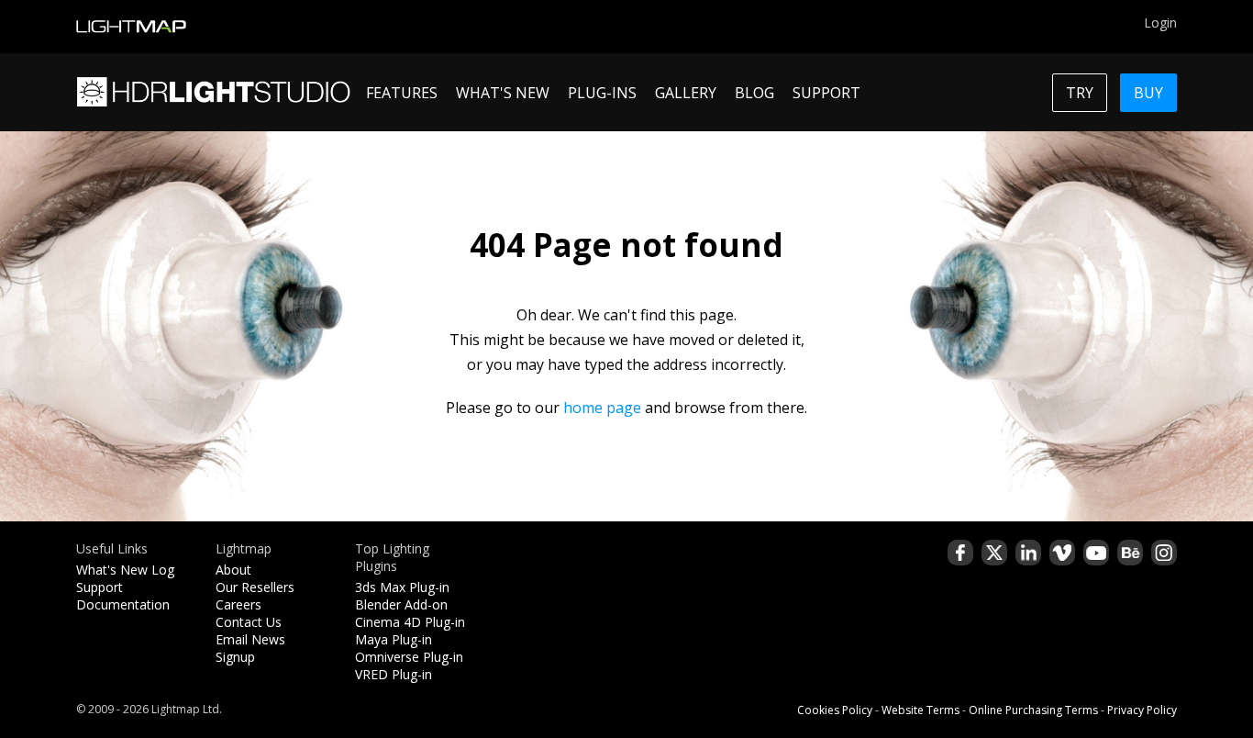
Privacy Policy (1142, 710)
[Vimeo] (1062, 552)
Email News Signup (250, 648)
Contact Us (249, 622)
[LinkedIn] (1028, 552)
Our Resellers (255, 587)
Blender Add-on (401, 604)
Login (1160, 22)
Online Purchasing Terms (1033, 710)
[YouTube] (1096, 552)
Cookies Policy (834, 710)
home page (602, 407)
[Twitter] (994, 552)
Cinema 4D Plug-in (410, 622)
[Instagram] (1164, 552)
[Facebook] (960, 552)
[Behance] (1130, 552)
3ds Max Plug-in (402, 587)
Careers (238, 604)
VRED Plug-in (393, 674)
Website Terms (920, 710)
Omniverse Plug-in (409, 656)
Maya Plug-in (393, 639)
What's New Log (125, 569)
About (233, 569)
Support (99, 587)
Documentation (123, 604)
